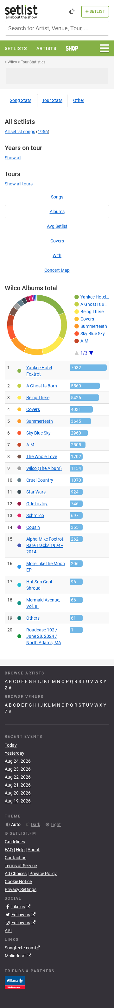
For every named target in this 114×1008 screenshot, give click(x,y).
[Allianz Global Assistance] (15, 982)
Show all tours (19, 183)
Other (78, 100)
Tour (52, 100)
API (8, 930)
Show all (13, 157)
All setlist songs (20, 131)
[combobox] (57, 28)
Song (20, 100)
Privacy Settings (20, 889)
